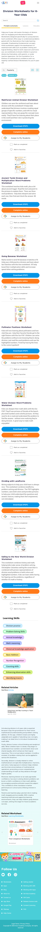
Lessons (25, 26)
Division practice (13, 626)
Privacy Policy (25, 924)
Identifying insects (14, 678)
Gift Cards (26, 897)
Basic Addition (12, 655)
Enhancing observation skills (18, 672)
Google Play (7, 905)
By (4, 70)
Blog (5, 890)
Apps (5, 886)
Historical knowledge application (20, 649)
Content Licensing (29, 905)
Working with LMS (29, 886)
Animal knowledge (14, 637)
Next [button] (38, 704)
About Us (7, 894)
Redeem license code (30, 901)
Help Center (7, 913)
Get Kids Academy (29, 894)
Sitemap (6, 909)
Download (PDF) (20, 126)
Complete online (20, 132)
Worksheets (7, 882)
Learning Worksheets (16, 816)
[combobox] (11, 70)
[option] (20, 704)
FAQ (24, 909)
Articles (11, 690)
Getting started (28, 882)
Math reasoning (13, 643)
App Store (7, 901)
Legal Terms (15, 924)
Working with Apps (29, 890)
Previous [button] (3, 704)
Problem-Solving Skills (15, 631)
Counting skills (12, 666)
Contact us (7, 897)
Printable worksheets (11, 26)
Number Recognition (15, 660)
